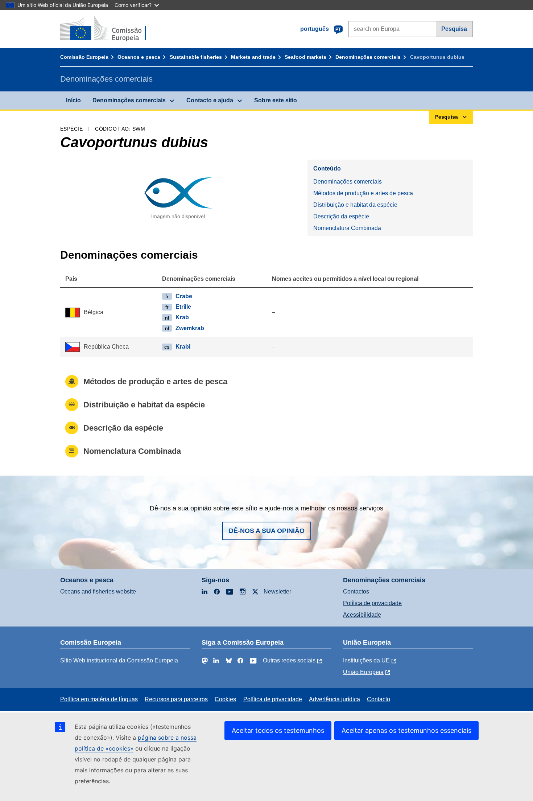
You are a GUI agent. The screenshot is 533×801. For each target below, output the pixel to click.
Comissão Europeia (84, 57)
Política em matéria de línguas (99, 699)
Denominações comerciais (368, 57)
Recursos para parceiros (176, 699)
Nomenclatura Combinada (347, 228)
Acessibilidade (362, 615)
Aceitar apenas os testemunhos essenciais (406, 730)
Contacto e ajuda (209, 100)
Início (73, 100)
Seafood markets (305, 57)
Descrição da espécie (341, 216)
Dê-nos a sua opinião (267, 530)
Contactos (356, 591)
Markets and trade (253, 57)
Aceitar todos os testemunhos (278, 730)
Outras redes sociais (289, 660)
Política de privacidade (372, 603)
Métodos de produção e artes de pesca (363, 193)
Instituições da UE (366, 660)
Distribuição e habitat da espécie (355, 205)
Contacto (378, 699)
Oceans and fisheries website (98, 591)
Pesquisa (454, 29)
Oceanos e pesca (138, 57)
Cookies (225, 699)
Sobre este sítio (275, 100)
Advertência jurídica (334, 699)
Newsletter (277, 591)
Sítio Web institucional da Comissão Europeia (119, 660)
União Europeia (363, 672)
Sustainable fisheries (196, 57)
